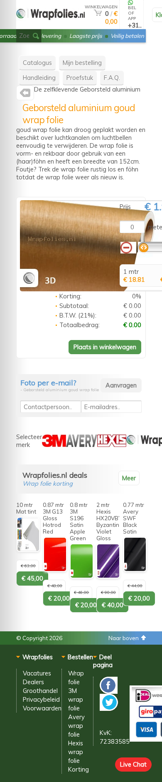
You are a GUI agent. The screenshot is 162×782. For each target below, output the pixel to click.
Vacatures (37, 673)
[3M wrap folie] (54, 445)
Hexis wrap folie (75, 752)
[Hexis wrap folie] (111, 445)
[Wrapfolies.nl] (25, 95)
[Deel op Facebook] (109, 691)
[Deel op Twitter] (109, 708)
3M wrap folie (75, 699)
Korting (78, 769)
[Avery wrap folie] (81, 445)
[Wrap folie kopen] (50, 26)
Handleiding (39, 78)
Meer (129, 478)
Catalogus (37, 63)
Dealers (33, 682)
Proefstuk (79, 78)
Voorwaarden (42, 708)
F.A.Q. (112, 78)
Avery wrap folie (76, 725)
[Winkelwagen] (98, 13)
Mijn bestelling (82, 63)
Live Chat (133, 764)
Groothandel (40, 691)
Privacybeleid (41, 699)
